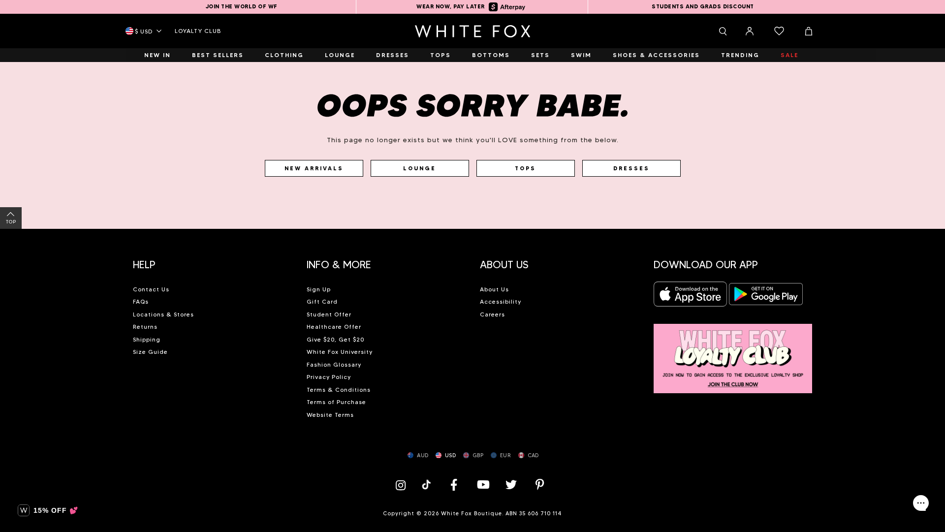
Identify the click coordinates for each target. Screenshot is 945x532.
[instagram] (403, 484)
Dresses (631, 168)
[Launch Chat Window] (921, 503)
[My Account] (749, 31)
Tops (525, 168)
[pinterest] (540, 484)
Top (11, 222)
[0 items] (779, 31)
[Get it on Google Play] (766, 297)
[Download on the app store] (690, 297)
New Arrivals (314, 168)
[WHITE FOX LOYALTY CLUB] (733, 353)
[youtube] (482, 484)
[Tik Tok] (427, 484)
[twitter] (511, 484)
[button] (212, 261)
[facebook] (454, 484)
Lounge (419, 168)
